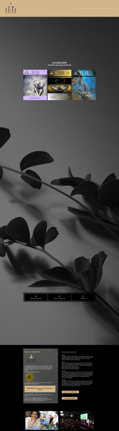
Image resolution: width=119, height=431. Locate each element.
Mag (82, 8)
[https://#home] (11, 8)
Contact (113, 8)
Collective (92, 8)
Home (77, 8)
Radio (86, 8)
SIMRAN (98, 8)
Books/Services (105, 8)
